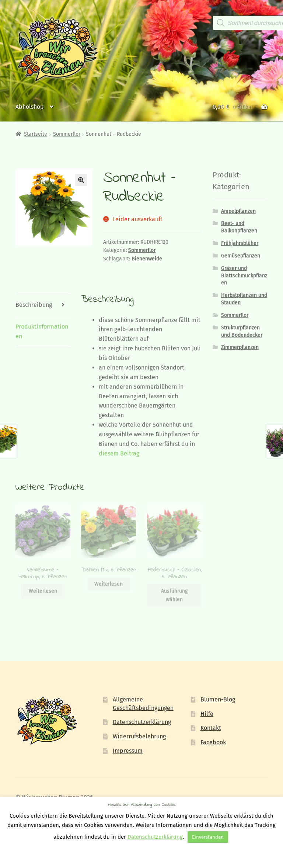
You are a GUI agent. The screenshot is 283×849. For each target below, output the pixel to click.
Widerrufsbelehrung (139, 736)
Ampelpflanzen (238, 211)
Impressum (128, 750)
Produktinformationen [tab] (41, 331)
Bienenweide (147, 259)
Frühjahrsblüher (239, 243)
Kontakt (210, 727)
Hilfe (206, 713)
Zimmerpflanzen (240, 347)
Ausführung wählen (174, 595)
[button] (81, 180)
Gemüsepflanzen (240, 256)
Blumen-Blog (217, 699)
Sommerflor (66, 134)
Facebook (213, 742)
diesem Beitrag (119, 453)
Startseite (35, 134)
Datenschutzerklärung (142, 721)
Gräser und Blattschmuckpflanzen (244, 275)
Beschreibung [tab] (33, 304)
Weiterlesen (43, 591)
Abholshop (29, 106)
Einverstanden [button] (208, 837)
